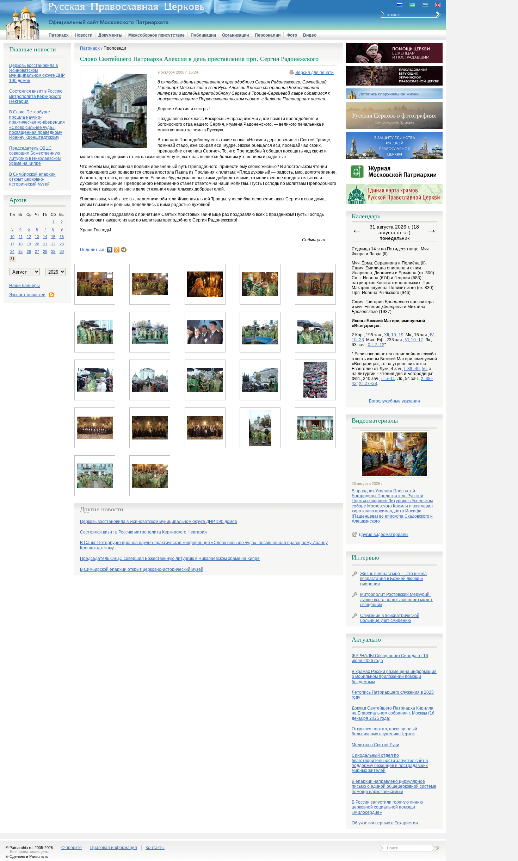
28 (45, 251)
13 (37, 237)
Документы (110, 35)
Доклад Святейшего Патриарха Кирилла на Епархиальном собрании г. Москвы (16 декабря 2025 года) (393, 713)
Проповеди (115, 48)
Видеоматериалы (375, 420)
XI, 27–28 (368, 383)
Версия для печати (314, 72)
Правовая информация (113, 847)
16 (62, 237)
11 (21, 237)
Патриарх (59, 35)
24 (12, 251)
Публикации (203, 35)
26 (29, 251)
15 (53, 237)
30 (62, 251)
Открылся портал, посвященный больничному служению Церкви (384, 731)
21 (45, 244)
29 (53, 251)
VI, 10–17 (414, 339)
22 (53, 244)
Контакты (155, 847)
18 (20, 244)
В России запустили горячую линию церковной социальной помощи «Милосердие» (387, 807)
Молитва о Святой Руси (375, 744)
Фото (291, 35)
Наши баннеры (24, 285)
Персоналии (267, 35)
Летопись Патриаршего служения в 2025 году (393, 695)
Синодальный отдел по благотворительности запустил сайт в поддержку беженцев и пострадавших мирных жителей (390, 763)
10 (12, 237)
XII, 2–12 (376, 344)
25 (20, 251)
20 (37, 244)
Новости (83, 35)
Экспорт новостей (27, 294)
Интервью (365, 557)
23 (62, 244)
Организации (235, 35)
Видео (309, 35)
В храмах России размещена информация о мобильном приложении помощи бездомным (394, 676)
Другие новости (101, 509)
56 (424, 368)
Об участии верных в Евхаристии (385, 823)
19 (29, 244)
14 (45, 237)
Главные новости (32, 49)
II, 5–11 (388, 378)
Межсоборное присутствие (156, 35)
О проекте (71, 847)
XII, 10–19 (393, 334)
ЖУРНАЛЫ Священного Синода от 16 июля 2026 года (390, 658)
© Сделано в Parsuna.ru (27, 856)
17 (12, 244)
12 (29, 237)
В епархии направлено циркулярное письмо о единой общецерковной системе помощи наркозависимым (394, 786)
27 (37, 251)
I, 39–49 (412, 368)
